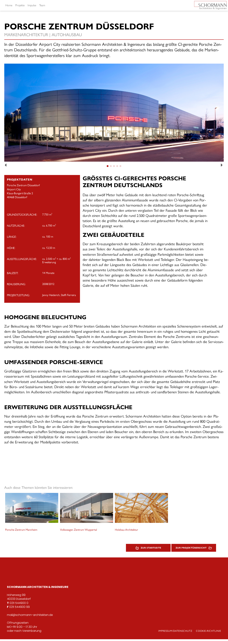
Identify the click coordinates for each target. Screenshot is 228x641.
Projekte (20, 5)
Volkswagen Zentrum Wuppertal (78, 529)
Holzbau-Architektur (126, 529)
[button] (6, 165)
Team (42, 5)
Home (8, 5)
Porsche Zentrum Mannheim (21, 529)
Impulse (32, 5)
